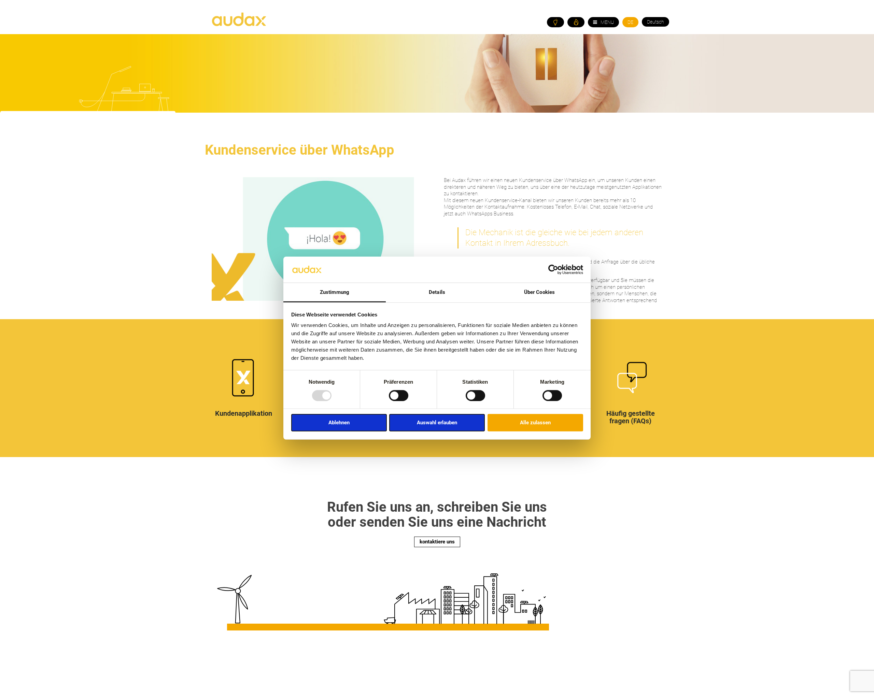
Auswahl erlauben (437, 423)
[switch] (398, 395)
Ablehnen (339, 423)
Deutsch (655, 22)
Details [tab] (437, 292)
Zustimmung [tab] (334, 292)
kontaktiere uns (437, 542)
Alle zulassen (535, 423)
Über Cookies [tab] (539, 292)
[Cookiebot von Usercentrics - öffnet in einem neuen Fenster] (553, 270)
